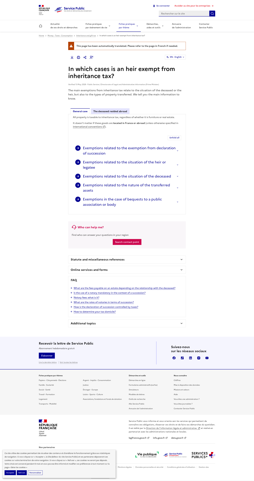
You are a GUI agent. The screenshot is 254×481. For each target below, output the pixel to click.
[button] (91, 57)
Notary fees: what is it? (86, 297)
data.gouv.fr (177, 437)
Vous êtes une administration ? (186, 399)
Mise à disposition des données (187, 385)
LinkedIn (190, 358)
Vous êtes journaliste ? (183, 404)
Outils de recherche (137, 399)
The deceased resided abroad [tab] (110, 111)
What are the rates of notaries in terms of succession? (104, 302)
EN (176, 57)
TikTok (182, 358)
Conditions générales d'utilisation (181, 467)
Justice (85, 385)
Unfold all (174, 137)
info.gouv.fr (159, 437)
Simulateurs (134, 389)
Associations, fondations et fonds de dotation (102, 399)
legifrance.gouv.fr (138, 437)
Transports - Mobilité (47, 404)
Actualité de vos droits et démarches (63, 26)
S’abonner (46, 355)
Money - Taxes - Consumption (60, 35)
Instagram (199, 358)
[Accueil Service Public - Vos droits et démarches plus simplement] (74, 12)
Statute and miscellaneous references (98, 259)
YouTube (207, 358)
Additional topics (83, 323)
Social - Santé (44, 389)
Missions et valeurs (181, 389)
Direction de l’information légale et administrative (171, 428)
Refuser (21, 472)
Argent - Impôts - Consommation (97, 380)
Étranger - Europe (90, 389)
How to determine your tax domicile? (95, 311)
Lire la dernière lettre (48, 362)
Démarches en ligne (137, 380)
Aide (176, 394)
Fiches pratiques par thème (127, 26)
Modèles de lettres (136, 394)
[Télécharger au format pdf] (72, 57)
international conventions (87, 126)
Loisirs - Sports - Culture (93, 394)
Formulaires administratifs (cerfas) (143, 385)
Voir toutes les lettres (69, 362)
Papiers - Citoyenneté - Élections (52, 380)
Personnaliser (35, 472)
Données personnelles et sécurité (149, 467)
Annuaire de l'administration (141, 408)
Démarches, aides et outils (153, 26)
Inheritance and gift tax (86, 35)
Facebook (174, 358)
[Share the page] (85, 57)
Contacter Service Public (206, 26)
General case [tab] (80, 111)
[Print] (78, 57)
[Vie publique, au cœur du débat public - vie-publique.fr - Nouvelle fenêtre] (147, 455)
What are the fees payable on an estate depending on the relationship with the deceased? (124, 288)
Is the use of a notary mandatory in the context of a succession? (110, 293)
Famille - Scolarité (46, 385)
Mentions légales (125, 467)
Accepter (10, 472)
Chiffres (177, 380)
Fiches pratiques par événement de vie (96, 26)
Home (41, 35)
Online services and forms (89, 270)
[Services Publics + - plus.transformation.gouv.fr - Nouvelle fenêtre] (203, 455)
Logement (43, 399)
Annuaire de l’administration (181, 26)
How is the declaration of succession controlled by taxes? (106, 307)
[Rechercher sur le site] (212, 13)
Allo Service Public (136, 404)
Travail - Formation (47, 394)
